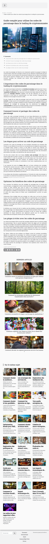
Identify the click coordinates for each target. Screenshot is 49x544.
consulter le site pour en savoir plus (16, 177)
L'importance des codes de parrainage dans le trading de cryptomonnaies (23, 58)
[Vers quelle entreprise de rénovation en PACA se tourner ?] (39, 395)
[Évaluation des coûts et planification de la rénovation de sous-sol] (39, 440)
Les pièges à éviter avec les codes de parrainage (17, 67)
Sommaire (8, 56)
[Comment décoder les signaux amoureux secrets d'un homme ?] (24, 342)
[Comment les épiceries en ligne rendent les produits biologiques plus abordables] (24, 395)
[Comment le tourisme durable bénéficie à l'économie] (9, 485)
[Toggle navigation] (5, 5)
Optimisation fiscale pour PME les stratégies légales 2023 (9, 427)
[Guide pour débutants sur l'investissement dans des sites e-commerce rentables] (9, 462)
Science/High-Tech (24, 539)
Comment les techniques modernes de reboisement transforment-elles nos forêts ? (24, 295)
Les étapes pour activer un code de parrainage (16, 63)
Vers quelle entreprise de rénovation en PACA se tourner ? (39, 404)
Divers (24, 541)
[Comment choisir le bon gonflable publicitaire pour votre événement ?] (9, 395)
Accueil (4, 12)
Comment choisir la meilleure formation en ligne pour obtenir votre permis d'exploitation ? (24, 277)
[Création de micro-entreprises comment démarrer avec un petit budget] (39, 418)
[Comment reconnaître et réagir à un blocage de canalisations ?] (24, 306)
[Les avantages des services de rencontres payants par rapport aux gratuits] (24, 371)
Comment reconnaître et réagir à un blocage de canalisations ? (24, 314)
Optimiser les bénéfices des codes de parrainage (17, 65)
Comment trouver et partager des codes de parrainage (18, 61)
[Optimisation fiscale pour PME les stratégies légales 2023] (9, 418)
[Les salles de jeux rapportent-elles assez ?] (9, 507)
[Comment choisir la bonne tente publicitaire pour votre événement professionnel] (24, 418)
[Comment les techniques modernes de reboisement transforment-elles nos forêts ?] (24, 287)
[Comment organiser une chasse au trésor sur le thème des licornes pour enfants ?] (24, 323)
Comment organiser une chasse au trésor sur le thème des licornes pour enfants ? (24, 332)
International (24, 534)
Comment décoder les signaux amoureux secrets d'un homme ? (24, 350)
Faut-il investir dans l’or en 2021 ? (39, 492)
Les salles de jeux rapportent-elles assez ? (9, 515)
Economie (9, 12)
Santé (24, 536)
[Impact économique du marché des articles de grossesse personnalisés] (24, 485)
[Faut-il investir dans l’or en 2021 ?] (39, 485)
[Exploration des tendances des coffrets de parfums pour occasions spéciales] (39, 371)
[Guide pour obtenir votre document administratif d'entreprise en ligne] (24, 440)
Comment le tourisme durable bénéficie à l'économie (9, 494)
